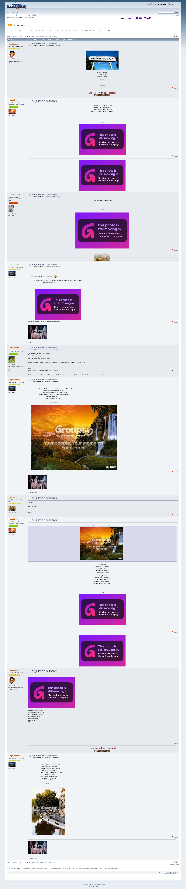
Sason (95, 30)
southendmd (15, 195)
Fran (91, 30)
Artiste (12, 497)
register (27, 12)
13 (25, 36)
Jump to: (161, 872)
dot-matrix (14, 44)
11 (21, 36)
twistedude (14, 347)
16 (30, 36)
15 (29, 36)
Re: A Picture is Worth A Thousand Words (44, 44)
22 (40, 36)
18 (33, 36)
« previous (172, 34)
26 (46, 36)
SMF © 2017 (93, 884)
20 (37, 36)
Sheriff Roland (86, 30)
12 (23, 36)
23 (42, 36)
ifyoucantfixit (15, 265)
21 (38, 36)
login (22, 12)
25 (45, 36)
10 (20, 36)
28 (50, 36)
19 (35, 36)
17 (32, 36)
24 (43, 36)
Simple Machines (100, 884)
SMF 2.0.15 (86, 884)
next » (177, 34)
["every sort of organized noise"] (9, 371)
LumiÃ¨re (13, 100)
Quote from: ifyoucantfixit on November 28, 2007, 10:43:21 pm (102, 525)
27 (48, 36)
